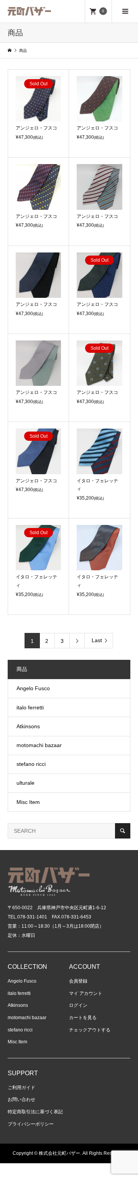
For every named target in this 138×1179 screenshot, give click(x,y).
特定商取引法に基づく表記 (35, 1111)
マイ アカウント (85, 993)
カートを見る (83, 1017)
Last (97, 640)
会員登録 (78, 981)
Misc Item (28, 802)
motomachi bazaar (39, 745)
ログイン (78, 1005)
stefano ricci (31, 764)
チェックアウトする (89, 1030)
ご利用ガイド (21, 1087)
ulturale (25, 783)
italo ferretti (30, 707)
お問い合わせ (21, 1099)
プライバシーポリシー (31, 1124)
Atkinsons (28, 726)
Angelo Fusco (33, 688)
